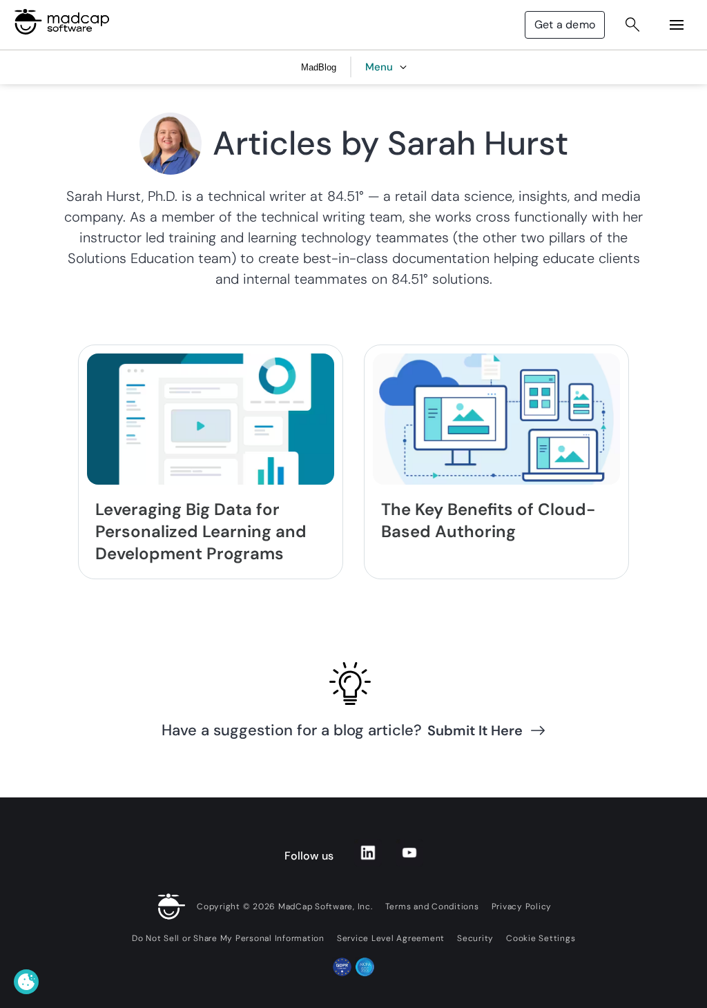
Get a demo (564, 24)
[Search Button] (632, 25)
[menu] (676, 24)
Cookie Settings (540, 938)
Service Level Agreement (391, 938)
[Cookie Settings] (26, 981)
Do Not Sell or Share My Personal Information (228, 938)
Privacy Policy (522, 906)
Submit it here (475, 730)
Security (475, 938)
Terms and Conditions (432, 906)
